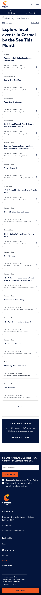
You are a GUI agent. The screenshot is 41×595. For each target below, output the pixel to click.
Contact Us (7, 511)
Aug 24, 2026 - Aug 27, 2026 (14, 373)
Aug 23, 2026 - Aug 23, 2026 (14, 329)
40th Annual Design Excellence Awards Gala (20, 191)
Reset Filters (35, 23)
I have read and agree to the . (21, 480)
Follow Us (7, 538)
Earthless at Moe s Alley (14, 300)
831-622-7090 (7, 525)
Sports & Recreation (9, 76)
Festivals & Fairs (8, 98)
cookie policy (17, 581)
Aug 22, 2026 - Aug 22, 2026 (14, 87)
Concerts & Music (9, 142)
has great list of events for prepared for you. (20, 429)
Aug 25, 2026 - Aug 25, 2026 (14, 395)
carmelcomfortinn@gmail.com (13, 530)
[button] (20, 437)
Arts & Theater (8, 186)
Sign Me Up (10, 474)
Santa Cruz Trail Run (12, 80)
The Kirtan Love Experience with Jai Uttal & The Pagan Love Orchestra (19, 279)
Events (4, 561)
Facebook (5, 544)
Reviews (5, 556)
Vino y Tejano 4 (10, 168)
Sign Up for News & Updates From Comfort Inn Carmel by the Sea (19, 459)
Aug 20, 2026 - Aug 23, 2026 (14, 65)
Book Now (20, 590)
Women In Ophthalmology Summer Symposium (18, 59)
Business (6, 54)
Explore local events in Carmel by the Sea (19, 37)
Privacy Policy (32, 480)
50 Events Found (7, 23)
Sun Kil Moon (9, 256)
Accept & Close (9, 585)
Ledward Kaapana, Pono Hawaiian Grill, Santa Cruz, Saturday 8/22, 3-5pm (19, 147)
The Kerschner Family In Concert (17, 322)
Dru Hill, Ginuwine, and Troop (16, 212)
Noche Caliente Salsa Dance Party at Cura (19, 235)
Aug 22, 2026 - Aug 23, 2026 (14, 109)
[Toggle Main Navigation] (37, 4)
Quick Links (8, 550)
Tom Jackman (9, 388)
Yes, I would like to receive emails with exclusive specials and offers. (19, 484)
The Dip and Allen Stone (14, 344)
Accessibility (7, 566)
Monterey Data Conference (15, 366)
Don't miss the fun (20, 423)
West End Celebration (13, 102)
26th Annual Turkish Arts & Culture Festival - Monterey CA (19, 125)
